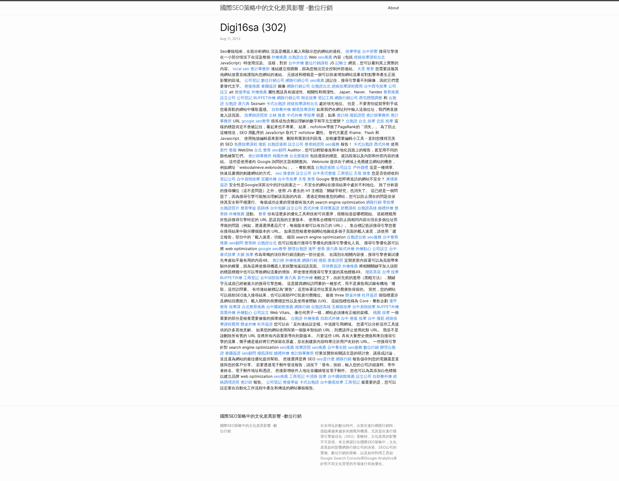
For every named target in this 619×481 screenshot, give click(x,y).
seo (278, 173)
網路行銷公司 (297, 80)
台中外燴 (296, 62)
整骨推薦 (391, 91)
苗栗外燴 (228, 312)
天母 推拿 (362, 173)
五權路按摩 (341, 306)
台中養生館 (337, 347)
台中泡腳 (278, 208)
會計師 (342, 115)
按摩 (363, 318)
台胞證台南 (356, 237)
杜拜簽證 (369, 295)
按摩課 (235, 306)
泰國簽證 (269, 86)
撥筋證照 (357, 115)
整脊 (262, 213)
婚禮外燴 (385, 208)
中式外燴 (294, 115)
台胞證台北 (298, 57)
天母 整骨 (306, 179)
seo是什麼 (326, 358)
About (393, 7)
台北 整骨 (262, 150)
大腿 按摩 (245, 254)
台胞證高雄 (367, 208)
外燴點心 (363, 248)
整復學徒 (242, 91)
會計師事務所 (378, 115)
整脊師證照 (314, 144)
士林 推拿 (277, 115)
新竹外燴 (305, 277)
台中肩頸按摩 (248, 179)
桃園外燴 (280, 155)
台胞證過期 (277, 144)
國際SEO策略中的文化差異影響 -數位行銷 (276, 7)
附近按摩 (309, 97)
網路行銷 (374, 202)
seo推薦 (325, 57)
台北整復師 (299, 155)
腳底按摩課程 (303, 109)
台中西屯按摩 (375, 86)
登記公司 (228, 179)
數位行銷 (371, 347)
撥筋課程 (265, 353)
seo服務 (332, 144)
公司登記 (252, 80)
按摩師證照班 (256, 115)
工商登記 (345, 173)
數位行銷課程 (316, 62)
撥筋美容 (373, 271)
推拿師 (289, 173)
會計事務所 (260, 68)
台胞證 (231, 103)
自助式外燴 (330, 318)
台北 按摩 (367, 120)
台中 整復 (349, 318)
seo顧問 (279, 150)
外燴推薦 (279, 57)
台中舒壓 (370, 51)
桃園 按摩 (381, 312)
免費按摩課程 (245, 144)
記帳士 (341, 62)
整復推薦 (252, 86)
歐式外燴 (346, 248)
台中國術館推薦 (279, 306)
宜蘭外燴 (269, 179)
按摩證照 (303, 347)
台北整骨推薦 (253, 306)
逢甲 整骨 (316, 248)
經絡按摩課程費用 (347, 86)
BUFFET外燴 (264, 97)
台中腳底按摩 (331, 382)
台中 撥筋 (376, 318)
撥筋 (262, 144)
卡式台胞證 (276, 103)
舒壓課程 (348, 208)
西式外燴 (382, 144)
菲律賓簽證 (329, 208)
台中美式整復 (324, 173)
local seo (241, 68)
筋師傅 (263, 208)
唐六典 (244, 103)
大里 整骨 (365, 68)
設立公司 (228, 97)
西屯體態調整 (370, 97)
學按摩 (309, 115)
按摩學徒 (353, 51)
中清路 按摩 (316, 376)
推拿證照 (335, 260)
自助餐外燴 (281, 109)
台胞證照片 (229, 208)
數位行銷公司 (272, 80)
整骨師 (250, 242)
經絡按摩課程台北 (369, 57)
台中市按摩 (287, 179)
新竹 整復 (228, 150)
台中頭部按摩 (271, 277)
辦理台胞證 (297, 248)
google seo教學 (256, 120)
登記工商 (325, 97)
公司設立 (344, 167)
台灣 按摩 (390, 271)
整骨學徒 (248, 208)
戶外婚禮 (360, 167)
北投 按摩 (384, 120)
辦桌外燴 (353, 295)
